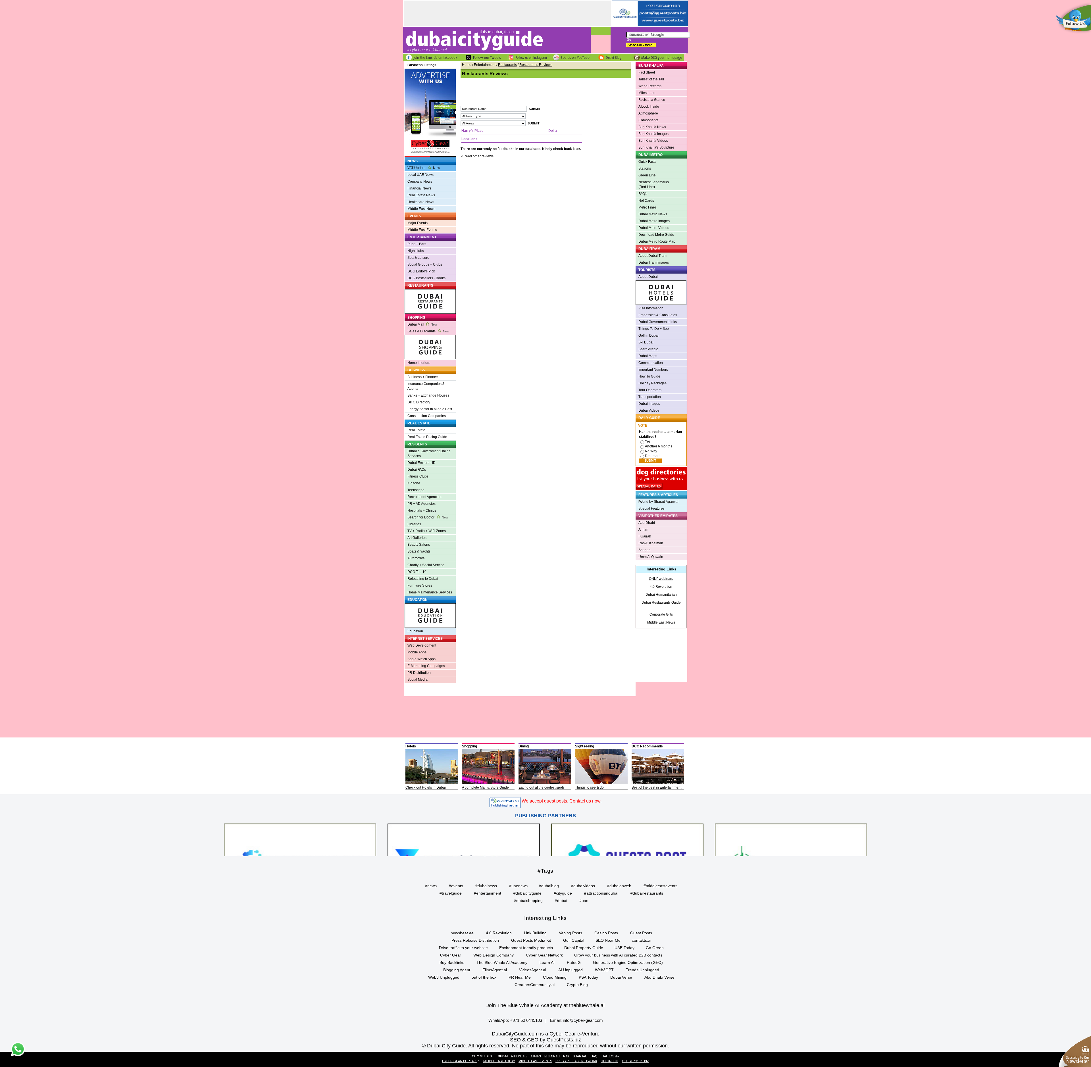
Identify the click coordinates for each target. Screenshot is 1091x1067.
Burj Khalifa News (652, 127)
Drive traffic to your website (463, 947)
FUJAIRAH (552, 1056)
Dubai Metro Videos (653, 228)
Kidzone (413, 483)
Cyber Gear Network (544, 955)
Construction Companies (426, 416)
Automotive (416, 558)
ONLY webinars (661, 579)
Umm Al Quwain (650, 557)
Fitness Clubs (417, 476)
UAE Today (624, 947)
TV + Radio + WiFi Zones (426, 531)
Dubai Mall (422, 324)
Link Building (535, 933)
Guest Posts (641, 933)
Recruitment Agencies (424, 497)
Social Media (417, 680)
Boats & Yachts (418, 551)
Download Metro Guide (656, 235)
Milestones (646, 93)
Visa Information (650, 308)
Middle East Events (422, 230)
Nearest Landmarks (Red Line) (653, 184)
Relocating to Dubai (422, 579)
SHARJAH (580, 1056)
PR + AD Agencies (421, 504)
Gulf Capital (573, 940)
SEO (515, 1040)
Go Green (655, 947)
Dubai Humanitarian (661, 595)
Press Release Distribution (475, 940)
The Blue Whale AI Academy (501, 962)
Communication (650, 363)
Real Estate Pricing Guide (427, 437)
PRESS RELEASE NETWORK (576, 1061)
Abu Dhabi (646, 523)
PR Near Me (520, 977)
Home (466, 65)
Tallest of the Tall (651, 79)
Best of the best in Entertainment (656, 787)
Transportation (649, 397)
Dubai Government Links (657, 322)
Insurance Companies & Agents (426, 386)
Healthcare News (420, 202)
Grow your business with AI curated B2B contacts (618, 955)
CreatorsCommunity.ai (535, 984)
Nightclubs (415, 251)
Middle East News (421, 209)
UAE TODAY (610, 1056)
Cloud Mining (555, 977)
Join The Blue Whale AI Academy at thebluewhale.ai (545, 1005)
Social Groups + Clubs (424, 264)
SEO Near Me (608, 940)
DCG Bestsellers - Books (426, 278)
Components (648, 120)
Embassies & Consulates (657, 315)
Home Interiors (418, 363)
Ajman (643, 530)
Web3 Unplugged (443, 977)
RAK (566, 1056)
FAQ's (642, 194)
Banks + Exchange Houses (428, 395)
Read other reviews (478, 156)
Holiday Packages (652, 383)
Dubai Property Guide (583, 947)
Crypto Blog (577, 984)
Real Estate (416, 430)
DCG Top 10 (416, 572)
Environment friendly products (526, 947)
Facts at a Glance (651, 100)
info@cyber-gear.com (583, 1020)
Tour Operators (649, 390)
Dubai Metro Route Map (656, 241)
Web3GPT (604, 970)
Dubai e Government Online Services (429, 453)
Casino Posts (606, 933)
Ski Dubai (645, 342)
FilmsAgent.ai (494, 970)
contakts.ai (641, 940)
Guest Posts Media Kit (531, 940)
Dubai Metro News (652, 214)
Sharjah (644, 550)
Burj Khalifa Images (653, 134)
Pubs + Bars (416, 244)
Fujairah (644, 536)
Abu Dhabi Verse (659, 977)
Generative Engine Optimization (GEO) (628, 962)
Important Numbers (653, 370)
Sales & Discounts (428, 331)
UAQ (594, 1056)
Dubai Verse (621, 977)
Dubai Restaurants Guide (661, 603)
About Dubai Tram (652, 256)
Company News (419, 182)
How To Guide (649, 376)
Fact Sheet (646, 72)
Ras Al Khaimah (650, 543)
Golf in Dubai (648, 335)
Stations (644, 168)
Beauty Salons (418, 545)
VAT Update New (423, 168)
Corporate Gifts (661, 614)
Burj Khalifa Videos (653, 141)
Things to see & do (589, 787)
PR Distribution (419, 673)
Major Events (417, 223)
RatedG (574, 962)
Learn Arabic (648, 349)
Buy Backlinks (452, 962)
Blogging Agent (456, 970)
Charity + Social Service (425, 565)
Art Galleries (416, 538)
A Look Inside (648, 107)
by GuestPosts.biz (560, 1040)
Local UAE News (420, 175)
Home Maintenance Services (429, 592)
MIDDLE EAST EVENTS (535, 1061)
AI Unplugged (570, 970)
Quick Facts (647, 162)
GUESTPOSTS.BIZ (635, 1061)
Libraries (414, 524)
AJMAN (535, 1056)
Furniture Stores (419, 585)
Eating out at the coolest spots (542, 787)
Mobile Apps (416, 652)
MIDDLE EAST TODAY (499, 1061)
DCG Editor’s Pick (421, 271)
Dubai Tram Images (653, 262)
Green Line (647, 175)
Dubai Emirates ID (421, 463)
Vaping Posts (570, 933)
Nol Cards (646, 201)
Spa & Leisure (418, 258)
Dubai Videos (648, 410)
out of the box (484, 977)
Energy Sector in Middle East (429, 409)
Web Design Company (493, 955)
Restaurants (507, 65)
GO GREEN (609, 1061)
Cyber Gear (450, 955)
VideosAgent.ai (532, 970)
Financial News (419, 188)
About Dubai (648, 277)
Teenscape (415, 490)
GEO (532, 1040)
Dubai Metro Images (654, 221)
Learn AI (547, 962)
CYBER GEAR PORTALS (459, 1061)
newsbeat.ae (462, 933)
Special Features (651, 508)
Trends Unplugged (642, 970)
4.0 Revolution (661, 587)
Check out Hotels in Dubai (425, 787)
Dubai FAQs (416, 470)
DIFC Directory (418, 402)
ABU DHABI (519, 1056)
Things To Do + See (653, 329)
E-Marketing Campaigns (426, 666)
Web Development (421, 645)
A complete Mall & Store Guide (485, 787)
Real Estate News (421, 195)
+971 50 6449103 (526, 1020)
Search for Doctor (427, 517)
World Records (649, 86)
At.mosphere (648, 113)
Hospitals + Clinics (421, 510)
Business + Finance (422, 377)
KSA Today (588, 977)
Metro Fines (647, 207)
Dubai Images (649, 404)
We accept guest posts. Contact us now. (561, 801)
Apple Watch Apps (421, 659)
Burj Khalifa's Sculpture (656, 147)
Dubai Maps (647, 356)
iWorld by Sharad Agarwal (658, 502)
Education (415, 631)
